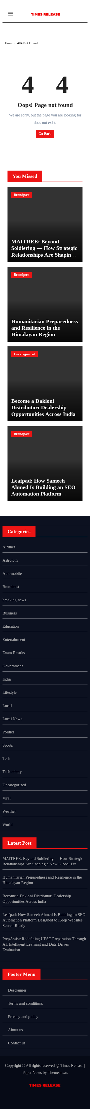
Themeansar (57, 1072)
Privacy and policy (23, 1016)
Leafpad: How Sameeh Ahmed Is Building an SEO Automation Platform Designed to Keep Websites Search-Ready (43, 494)
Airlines (9, 547)
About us (15, 1030)
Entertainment (13, 639)
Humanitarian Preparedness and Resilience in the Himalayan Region (44, 328)
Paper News (32, 1072)
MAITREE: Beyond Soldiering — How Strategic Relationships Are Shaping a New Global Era (44, 251)
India (6, 679)
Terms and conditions (25, 1003)
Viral (6, 798)
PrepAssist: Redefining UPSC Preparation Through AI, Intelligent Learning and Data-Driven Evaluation (44, 944)
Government (12, 666)
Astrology (10, 560)
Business (9, 613)
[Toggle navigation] (10, 13)
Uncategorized (24, 354)
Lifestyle (9, 692)
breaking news (14, 600)
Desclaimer (17, 990)
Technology (12, 772)
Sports (7, 745)
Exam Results (13, 653)
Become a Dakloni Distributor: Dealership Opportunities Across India (43, 407)
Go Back (45, 134)
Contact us (16, 1043)
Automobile (12, 573)
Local (7, 706)
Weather (9, 811)
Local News (12, 719)
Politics (8, 732)
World (7, 824)
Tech (6, 758)
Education (10, 626)
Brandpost (22, 195)
